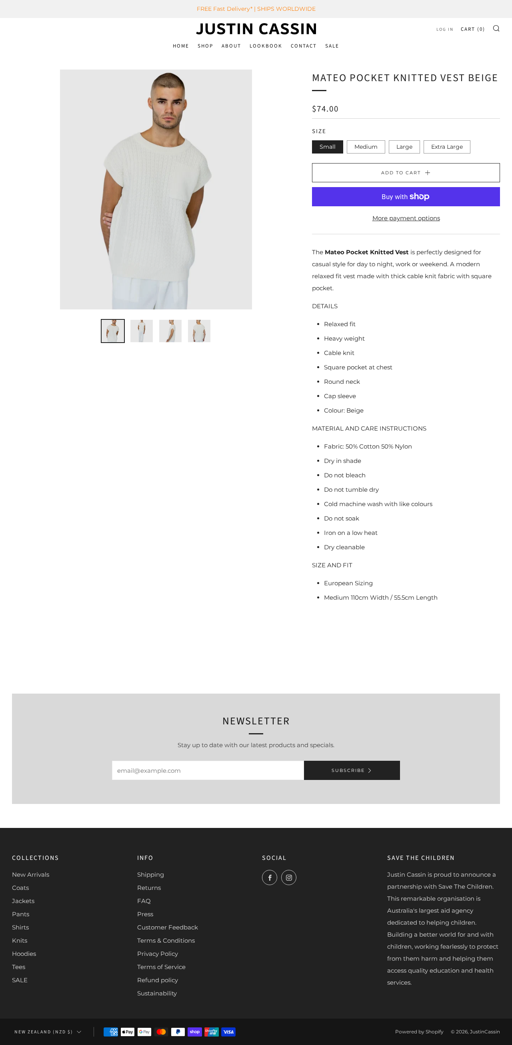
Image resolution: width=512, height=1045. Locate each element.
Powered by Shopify (419, 1032)
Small (328, 147)
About (231, 46)
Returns (149, 887)
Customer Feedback (167, 927)
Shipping (150, 874)
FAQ (144, 901)
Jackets (23, 901)
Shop (205, 46)
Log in (445, 29)
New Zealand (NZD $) (43, 1032)
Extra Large (447, 147)
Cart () (473, 29)
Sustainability (157, 993)
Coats (20, 887)
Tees (18, 967)
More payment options (406, 218)
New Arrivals (30, 874)
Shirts (20, 927)
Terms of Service (161, 967)
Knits (19, 940)
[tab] (113, 331)
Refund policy (157, 980)
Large (404, 147)
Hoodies (24, 953)
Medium (366, 147)
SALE (332, 46)
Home (181, 46)
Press (145, 914)
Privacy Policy (157, 953)
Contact (304, 46)
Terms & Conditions (166, 940)
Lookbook (266, 46)
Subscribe (348, 770)
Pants (20, 914)
